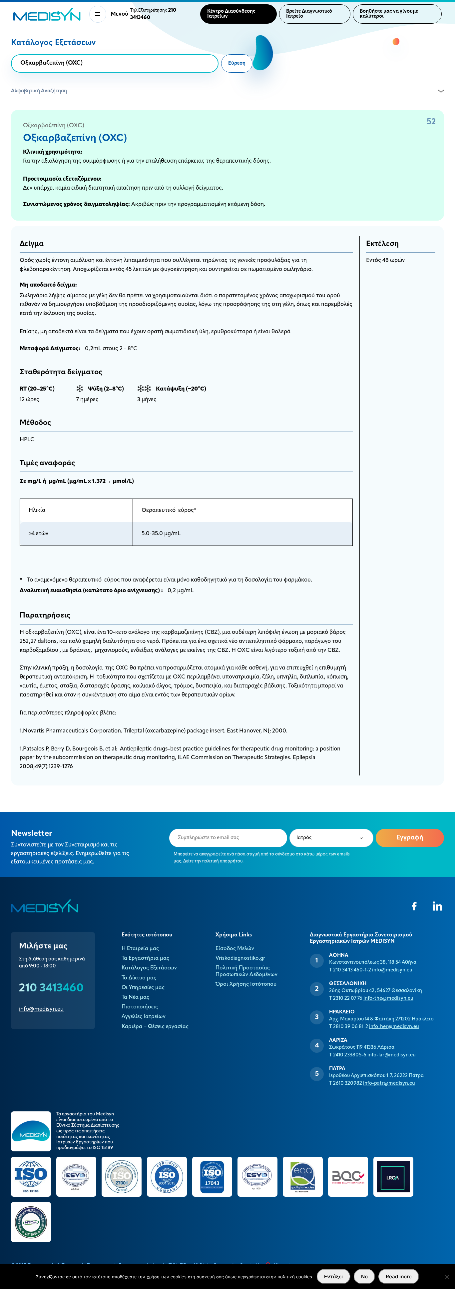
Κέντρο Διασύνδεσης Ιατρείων (231, 14)
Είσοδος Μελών (235, 948)
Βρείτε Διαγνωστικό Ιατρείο (309, 14)
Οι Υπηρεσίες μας (143, 987)
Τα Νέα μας (135, 997)
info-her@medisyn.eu (394, 1026)
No (364, 1276)
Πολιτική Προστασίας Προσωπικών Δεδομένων (246, 971)
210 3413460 (51, 988)
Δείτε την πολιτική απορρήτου (212, 861)
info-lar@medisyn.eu (391, 1055)
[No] (446, 1276)
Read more (399, 1276)
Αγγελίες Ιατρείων (144, 1016)
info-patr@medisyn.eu (389, 1083)
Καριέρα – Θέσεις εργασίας (155, 1026)
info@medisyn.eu (41, 1009)
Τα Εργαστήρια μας (145, 958)
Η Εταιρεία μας (140, 948)
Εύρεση (236, 63)
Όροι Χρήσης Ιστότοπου (246, 984)
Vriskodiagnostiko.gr (240, 958)
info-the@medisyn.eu (388, 998)
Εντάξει (333, 1276)
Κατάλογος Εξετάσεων (149, 968)
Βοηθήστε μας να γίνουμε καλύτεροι (389, 14)
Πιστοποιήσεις (140, 1007)
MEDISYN (47, 14)
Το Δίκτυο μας (139, 978)
